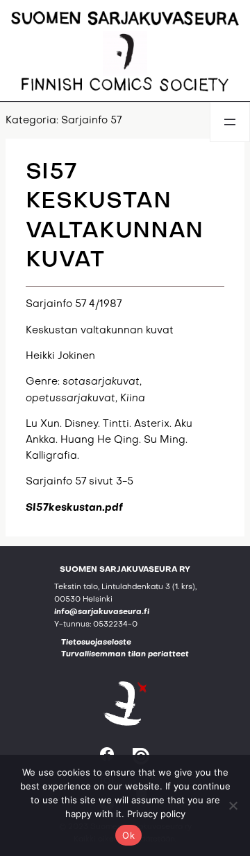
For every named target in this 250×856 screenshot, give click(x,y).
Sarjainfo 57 (91, 120)
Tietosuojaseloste (96, 643)
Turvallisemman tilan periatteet (125, 654)
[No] (233, 805)
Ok (128, 835)
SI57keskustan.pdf (74, 508)
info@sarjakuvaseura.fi (101, 612)
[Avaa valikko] (230, 122)
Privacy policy (156, 813)
